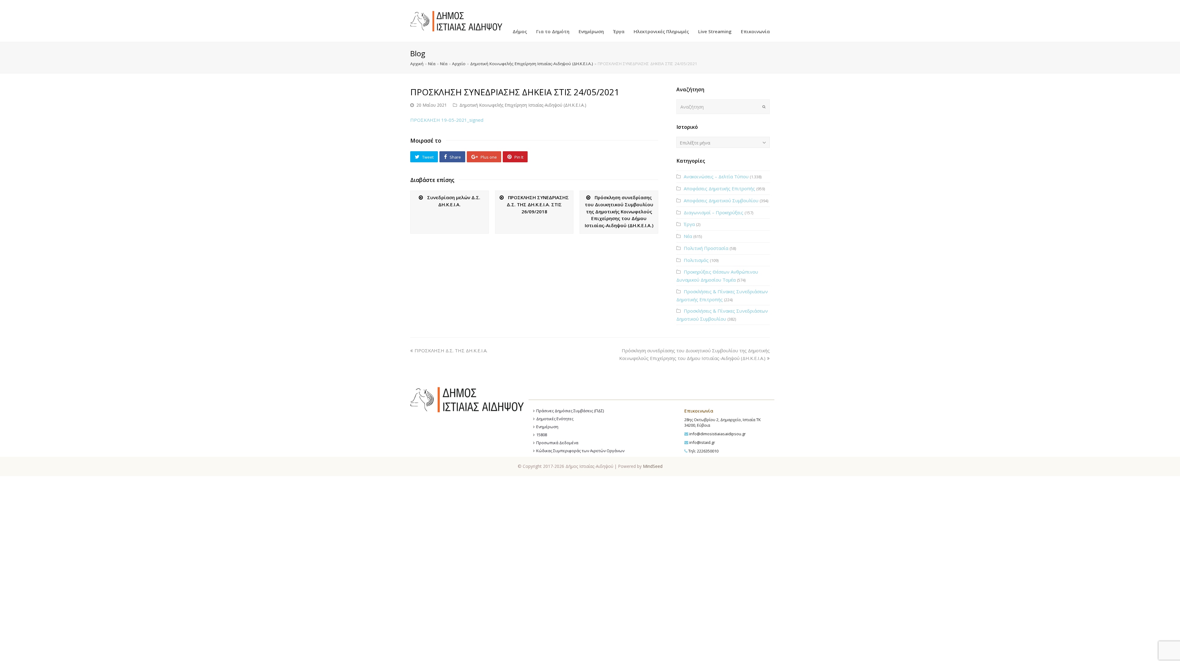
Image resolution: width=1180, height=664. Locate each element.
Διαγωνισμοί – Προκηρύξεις (713, 212)
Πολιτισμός (696, 260)
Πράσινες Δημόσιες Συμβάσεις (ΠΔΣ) (570, 410)
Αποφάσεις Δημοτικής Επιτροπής (719, 188)
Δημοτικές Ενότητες (554, 418)
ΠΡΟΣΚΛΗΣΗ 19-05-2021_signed (446, 120)
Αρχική (416, 63)
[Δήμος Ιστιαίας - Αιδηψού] (456, 20)
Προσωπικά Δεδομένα (557, 442)
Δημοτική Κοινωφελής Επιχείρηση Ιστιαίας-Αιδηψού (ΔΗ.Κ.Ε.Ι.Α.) (531, 63)
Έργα (689, 224)
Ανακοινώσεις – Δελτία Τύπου (716, 176)
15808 (541, 434)
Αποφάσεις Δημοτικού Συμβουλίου (721, 200)
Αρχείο (459, 63)
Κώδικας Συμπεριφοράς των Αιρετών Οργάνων (580, 450)
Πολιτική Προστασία (706, 248)
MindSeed (653, 466)
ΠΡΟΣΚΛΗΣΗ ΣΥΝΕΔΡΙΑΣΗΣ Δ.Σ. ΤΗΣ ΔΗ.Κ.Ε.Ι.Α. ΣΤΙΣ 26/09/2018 (538, 204)
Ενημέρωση (547, 426)
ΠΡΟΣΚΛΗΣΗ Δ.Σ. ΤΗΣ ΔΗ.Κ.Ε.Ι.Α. (451, 350)
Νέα (431, 63)
